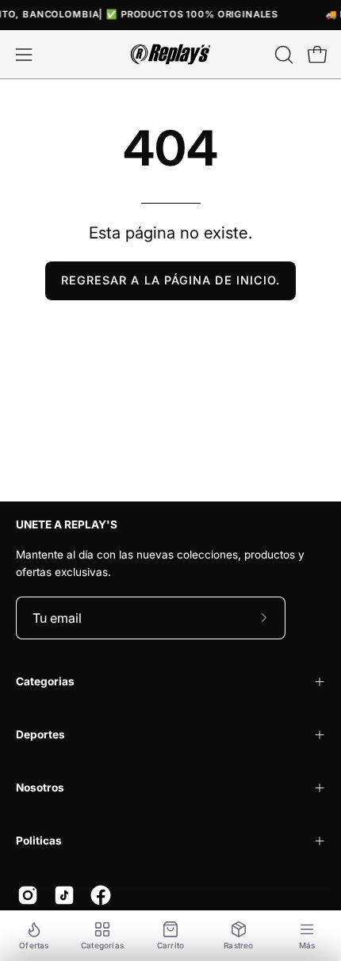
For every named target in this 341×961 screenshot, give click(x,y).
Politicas (39, 840)
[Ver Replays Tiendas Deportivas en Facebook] (101, 895)
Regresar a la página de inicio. (170, 280)
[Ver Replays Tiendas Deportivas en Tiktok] (64, 895)
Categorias (45, 681)
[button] (282, 55)
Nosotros (40, 787)
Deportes (40, 734)
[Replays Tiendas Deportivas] (170, 54)
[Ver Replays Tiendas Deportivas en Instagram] (28, 895)
